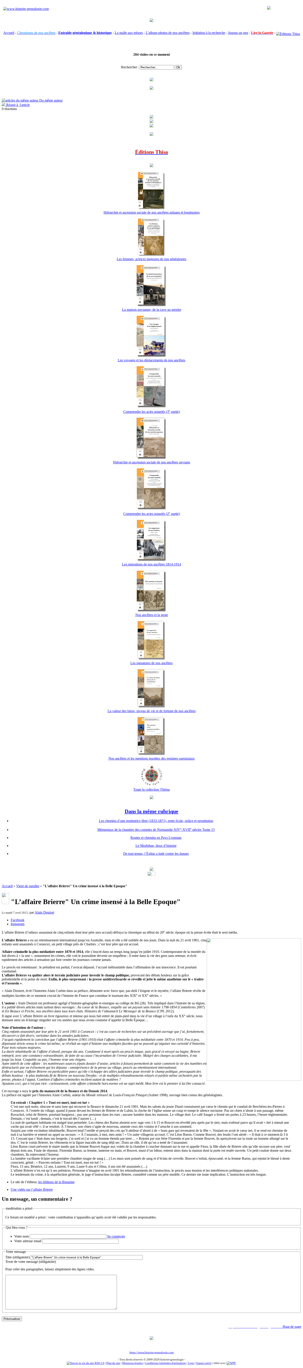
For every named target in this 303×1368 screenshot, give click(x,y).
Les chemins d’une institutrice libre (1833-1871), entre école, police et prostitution (156, 821)
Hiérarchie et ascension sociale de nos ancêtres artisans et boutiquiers (152, 212)
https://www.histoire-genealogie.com (152, 1352)
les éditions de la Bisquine (56, 1182)
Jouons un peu (238, 33)
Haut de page (292, 1327)
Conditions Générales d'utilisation (165, 1363)
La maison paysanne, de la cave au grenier (151, 309)
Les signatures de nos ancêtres (151, 663)
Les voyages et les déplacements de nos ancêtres (151, 360)
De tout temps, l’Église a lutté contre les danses (156, 853)
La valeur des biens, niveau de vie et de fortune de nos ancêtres (152, 711)
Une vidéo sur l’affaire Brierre (32, 1189)
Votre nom (21, 1236)
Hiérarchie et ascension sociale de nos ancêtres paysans (151, 462)
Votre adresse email (27, 1241)
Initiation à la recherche (209, 33)
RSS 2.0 (99, 1363)
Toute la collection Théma (151, 789)
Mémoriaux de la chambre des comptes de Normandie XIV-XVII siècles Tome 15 (156, 830)
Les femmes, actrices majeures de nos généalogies (151, 259)
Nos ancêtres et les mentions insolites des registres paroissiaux (151, 758)
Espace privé (204, 1363)
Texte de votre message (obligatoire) (30, 1262)
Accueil (8, 33)
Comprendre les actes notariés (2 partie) (151, 514)
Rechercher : (130, 67)
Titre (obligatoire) (17, 1257)
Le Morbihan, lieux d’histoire (156, 846)
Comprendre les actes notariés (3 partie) (151, 412)
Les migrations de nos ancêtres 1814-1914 (151, 564)
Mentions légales (132, 1363)
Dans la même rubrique (151, 811)
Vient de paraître (27, 886)
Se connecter (116, 1236)
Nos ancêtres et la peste (151, 615)
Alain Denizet (44, 912)
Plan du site (113, 1363)
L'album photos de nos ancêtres (168, 33)
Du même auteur (50, 100)
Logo (191, 1363)
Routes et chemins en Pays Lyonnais (155, 838)
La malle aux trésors (129, 33)
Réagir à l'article (17, 105)
